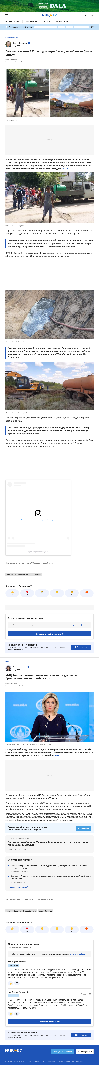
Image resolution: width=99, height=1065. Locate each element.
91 (12, 931)
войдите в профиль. (78, 625)
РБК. (57, 755)
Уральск (37, 574)
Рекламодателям (85, 1052)
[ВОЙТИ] (92, 15)
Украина (17, 911)
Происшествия (12, 21)
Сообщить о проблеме (62, 1052)
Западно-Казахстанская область (19, 574)
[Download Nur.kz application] (49, 6)
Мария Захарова (45, 911)
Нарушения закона (32, 21)
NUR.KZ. (66, 169)
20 (27, 931)
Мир (7, 661)
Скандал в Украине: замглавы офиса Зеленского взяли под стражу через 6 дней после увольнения (51, 877)
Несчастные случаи (60, 21)
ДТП (48, 21)
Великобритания (29, 911)
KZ (86, 15)
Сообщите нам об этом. (42, 563)
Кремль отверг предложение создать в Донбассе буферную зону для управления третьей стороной (49, 866)
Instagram (83, 647)
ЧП (43, 21)
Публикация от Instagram (38, 552)
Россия (9, 911)
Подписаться (83, 828)
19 (42, 931)
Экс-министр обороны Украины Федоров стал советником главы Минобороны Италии (48, 843)
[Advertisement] (49, 140)
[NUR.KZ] (49, 15)
